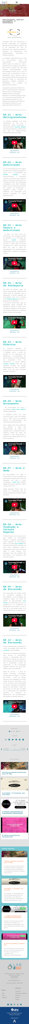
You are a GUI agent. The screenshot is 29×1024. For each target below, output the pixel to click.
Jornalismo (17, 991)
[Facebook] (21, 1004)
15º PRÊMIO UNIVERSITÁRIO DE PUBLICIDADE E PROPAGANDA (12, 812)
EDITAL (3, 995)
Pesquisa (17, 997)
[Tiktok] (17, 1004)
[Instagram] (14, 1004)
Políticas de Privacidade (14, 1014)
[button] (16, 2)
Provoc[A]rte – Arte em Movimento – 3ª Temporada (13, 21)
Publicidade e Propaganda (21, 993)
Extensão (17, 999)
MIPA (3, 993)
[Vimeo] (11, 1004)
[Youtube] (8, 1004)
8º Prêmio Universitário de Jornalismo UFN (11, 836)
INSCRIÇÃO (4, 997)
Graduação (17, 995)
